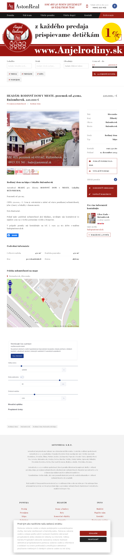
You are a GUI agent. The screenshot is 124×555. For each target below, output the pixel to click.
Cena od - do (98, 61)
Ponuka (10, 15)
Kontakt (88, 15)
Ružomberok (25, 427)
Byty (62, 512)
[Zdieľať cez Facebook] (13, 235)
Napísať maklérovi (101, 194)
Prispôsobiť (93, 539)
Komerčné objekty (62, 516)
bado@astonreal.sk (95, 229)
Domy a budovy (62, 509)
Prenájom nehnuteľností (16, 104)
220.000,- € (110, 95)
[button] (5, 37)
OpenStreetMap (73, 326)
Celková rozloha (14, 253)
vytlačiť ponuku (100, 171)
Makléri (100, 509)
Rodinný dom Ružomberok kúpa (44, 427)
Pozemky (62, 520)
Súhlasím (93, 533)
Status (47, 259)
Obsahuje (68, 61)
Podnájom (15, 80)
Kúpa (41, 74)
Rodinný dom (35, 104)
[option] (62, 37)
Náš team (27, 15)
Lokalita (10, 61)
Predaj (14, 74)
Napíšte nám (99, 512)
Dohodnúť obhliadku (103, 188)
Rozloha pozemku (52, 253)
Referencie (108, 15)
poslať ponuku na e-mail (101, 163)
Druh (37, 61)
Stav (9, 259)
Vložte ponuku (47, 15)
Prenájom (28, 74)
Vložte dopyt (69, 15)
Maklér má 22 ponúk (99, 235)
